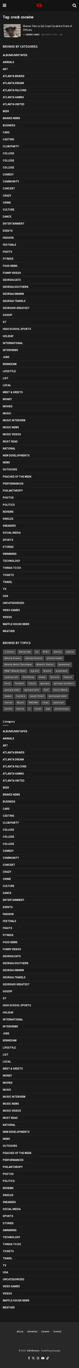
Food (7, 683)
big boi (35, 671)
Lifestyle (9, 371)
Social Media (12, 532)
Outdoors (10, 469)
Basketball (64, 664)
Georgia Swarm (13, 293)
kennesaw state (58, 696)
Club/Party (11, 146)
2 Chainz (9, 652)
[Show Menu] (4, 5)
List (5, 378)
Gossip (7, 315)
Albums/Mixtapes (15, 55)
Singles (8, 518)
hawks (8, 696)
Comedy (8, 174)
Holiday (8, 336)
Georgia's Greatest (16, 308)
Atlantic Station (45, 664)
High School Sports (17, 329)
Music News (11, 427)
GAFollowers (33, 1350)
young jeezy (62, 709)
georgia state (12, 690)
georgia (44, 683)
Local (7, 385)
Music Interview (14, 420)
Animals (8, 62)
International (13, 343)
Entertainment (13, 223)
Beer (6, 111)
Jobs (6, 357)
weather (9, 631)
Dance (7, 216)
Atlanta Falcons (14, 90)
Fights (7, 251)
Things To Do (12, 567)
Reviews (8, 511)
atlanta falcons (33, 658)
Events (8, 230)
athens (58, 652)
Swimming (10, 553)
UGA (5, 596)
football (19, 683)
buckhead (61, 671)
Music (7, 413)
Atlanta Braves (13, 76)
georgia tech (31, 690)
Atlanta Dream (13, 83)
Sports (8, 539)
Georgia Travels (14, 301)
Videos (7, 617)
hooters (20, 696)
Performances (13, 483)
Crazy (7, 195)
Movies (7, 406)
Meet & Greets (13, 392)
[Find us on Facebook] (29, 1358)
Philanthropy (13, 490)
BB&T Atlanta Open (15, 671)
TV (4, 589)
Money (7, 399)
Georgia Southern (15, 286)
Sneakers (9, 525)
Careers (45, 1331)
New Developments (16, 455)
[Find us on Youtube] (42, 1358)
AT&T (46, 652)
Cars (6, 132)
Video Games (11, 610)
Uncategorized (13, 603)
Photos (8, 497)
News (6, 462)
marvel (8, 702)
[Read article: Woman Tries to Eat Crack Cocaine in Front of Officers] (12, 30)
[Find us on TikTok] (47, 1358)
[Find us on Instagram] (38, 1358)
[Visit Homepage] (39, 5)
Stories (8, 546)
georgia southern (64, 683)
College (8, 153)
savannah (58, 702)
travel (38, 709)
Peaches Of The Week (17, 476)
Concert (9, 188)
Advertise (32, 1331)
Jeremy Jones (33, 35)
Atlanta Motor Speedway (18, 664)
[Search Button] (74, 5)
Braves (47, 671)
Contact (57, 1331)
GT (4, 322)
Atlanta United (13, 104)
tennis (20, 709)
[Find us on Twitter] (33, 1358)
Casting (8, 139)
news (46, 702)
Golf (46, 690)
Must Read (10, 441)
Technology (11, 560)
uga (48, 709)
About (20, 1331)
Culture (8, 209)
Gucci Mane (60, 690)
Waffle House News (16, 624)
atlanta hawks (54, 658)
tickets (8, 575)
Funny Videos (12, 272)
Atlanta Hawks (13, 97)
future (32, 683)
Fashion (8, 237)
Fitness (8, 258)
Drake (42, 677)
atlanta (70, 652)
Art (5, 69)
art (36, 652)
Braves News (11, 118)
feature (68, 677)
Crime (7, 202)
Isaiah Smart (37, 696)
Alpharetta (25, 652)
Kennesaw (10, 364)
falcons (54, 677)
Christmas (28, 677)
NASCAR (33, 702)
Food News (10, 265)
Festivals (9, 244)
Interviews (10, 350)
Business (9, 125)
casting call (11, 677)
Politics (9, 504)
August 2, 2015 (50, 35)
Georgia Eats (12, 279)
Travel (7, 582)
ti (29, 709)
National (9, 448)
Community (11, 181)
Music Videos (12, 434)
